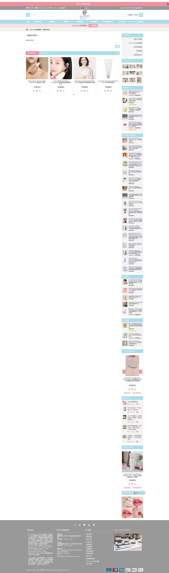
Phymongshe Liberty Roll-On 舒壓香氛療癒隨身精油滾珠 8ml (132, 378)
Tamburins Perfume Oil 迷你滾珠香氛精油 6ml (135, 303)
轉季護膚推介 (32, 53)
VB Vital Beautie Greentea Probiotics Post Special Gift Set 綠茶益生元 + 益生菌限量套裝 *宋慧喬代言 (135, 164)
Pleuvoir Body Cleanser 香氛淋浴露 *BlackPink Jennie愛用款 (136, 92)
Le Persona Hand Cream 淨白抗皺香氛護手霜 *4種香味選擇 (135, 116)
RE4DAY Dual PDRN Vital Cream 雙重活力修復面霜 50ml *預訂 (135, 290)
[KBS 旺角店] (126, 80)
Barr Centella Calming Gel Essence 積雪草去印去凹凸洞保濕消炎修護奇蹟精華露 (136, 325)
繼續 (117, 46)
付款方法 (89, 542)
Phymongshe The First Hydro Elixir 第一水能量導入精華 (135, 140)
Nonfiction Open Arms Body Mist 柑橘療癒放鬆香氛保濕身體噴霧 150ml (135, 252)
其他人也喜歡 (128, 447)
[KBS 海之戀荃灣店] (139, 80)
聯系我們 (89, 537)
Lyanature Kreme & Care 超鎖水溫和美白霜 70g (135, 296)
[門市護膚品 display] (126, 73)
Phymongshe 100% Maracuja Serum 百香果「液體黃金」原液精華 (135, 109)
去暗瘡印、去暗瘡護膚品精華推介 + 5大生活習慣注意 (135, 437)
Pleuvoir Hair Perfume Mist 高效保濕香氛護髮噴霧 (135, 172)
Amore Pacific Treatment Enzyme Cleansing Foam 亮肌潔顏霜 (135, 245)
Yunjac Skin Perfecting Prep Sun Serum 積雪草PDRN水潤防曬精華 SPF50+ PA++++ (135, 180)
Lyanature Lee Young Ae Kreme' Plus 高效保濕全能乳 (37, 81)
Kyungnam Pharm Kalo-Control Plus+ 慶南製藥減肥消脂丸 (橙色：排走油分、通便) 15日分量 (135, 155)
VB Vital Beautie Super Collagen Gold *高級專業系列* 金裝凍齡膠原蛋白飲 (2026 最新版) (135, 124)
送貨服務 (89, 544)
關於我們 (89, 534)
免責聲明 (89, 549)
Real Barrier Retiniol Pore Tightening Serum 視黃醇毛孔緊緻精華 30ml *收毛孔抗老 (135, 311)
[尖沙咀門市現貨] (132, 73)
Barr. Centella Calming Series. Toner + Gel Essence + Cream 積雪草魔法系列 (84, 82)
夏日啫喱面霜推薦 (84, 4)
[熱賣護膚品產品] (139, 66)
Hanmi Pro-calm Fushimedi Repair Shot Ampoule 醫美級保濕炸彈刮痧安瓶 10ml (135, 260)
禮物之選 (43, 53)
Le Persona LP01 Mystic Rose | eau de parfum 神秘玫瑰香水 (136, 203)
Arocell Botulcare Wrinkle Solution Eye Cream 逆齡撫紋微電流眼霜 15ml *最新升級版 (135, 281)
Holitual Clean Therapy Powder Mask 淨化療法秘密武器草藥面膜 (108, 81)
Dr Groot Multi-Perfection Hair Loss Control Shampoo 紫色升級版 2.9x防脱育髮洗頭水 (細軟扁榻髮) (135, 211)
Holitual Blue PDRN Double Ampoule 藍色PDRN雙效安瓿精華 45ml (135, 227)
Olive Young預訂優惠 (92, 561)
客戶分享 (89, 556)
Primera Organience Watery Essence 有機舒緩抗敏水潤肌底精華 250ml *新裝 (61, 82)
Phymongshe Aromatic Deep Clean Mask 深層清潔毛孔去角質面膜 (135, 147)
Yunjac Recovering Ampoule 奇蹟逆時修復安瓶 (135, 188)
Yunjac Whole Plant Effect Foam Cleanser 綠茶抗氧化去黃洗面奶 (135, 100)
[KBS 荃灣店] (132, 80)
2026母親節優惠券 (133, 401)
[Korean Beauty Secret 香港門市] (126, 66)
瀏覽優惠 (94, 25)
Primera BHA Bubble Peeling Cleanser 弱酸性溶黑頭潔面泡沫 (135, 342)
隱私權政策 (89, 551)
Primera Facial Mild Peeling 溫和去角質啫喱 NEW (135, 335)
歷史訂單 (89, 539)
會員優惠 (89, 546)
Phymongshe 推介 (129, 351)
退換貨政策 (89, 553)
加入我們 (89, 564)
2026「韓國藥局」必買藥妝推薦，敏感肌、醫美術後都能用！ (135, 417)
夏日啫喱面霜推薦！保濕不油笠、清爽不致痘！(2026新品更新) (135, 427)
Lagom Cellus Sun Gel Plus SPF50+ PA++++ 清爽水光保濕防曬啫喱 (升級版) (132, 475)
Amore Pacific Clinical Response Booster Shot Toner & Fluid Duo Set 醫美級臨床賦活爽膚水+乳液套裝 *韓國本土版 (135, 236)
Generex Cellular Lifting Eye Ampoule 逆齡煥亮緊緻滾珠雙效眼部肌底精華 (135, 268)
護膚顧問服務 (90, 558)
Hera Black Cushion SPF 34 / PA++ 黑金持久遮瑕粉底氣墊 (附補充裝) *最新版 (135, 220)
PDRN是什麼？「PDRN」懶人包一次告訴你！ (135, 408)
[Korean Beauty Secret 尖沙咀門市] (132, 66)
